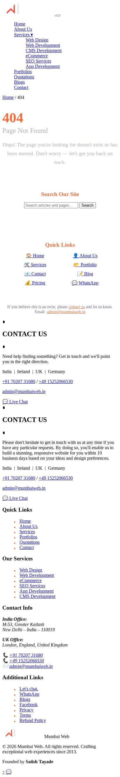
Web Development (43, 45)
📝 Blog (85, 273)
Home (19, 23)
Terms (25, 715)
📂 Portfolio (85, 264)
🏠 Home (35, 255)
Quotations (24, 76)
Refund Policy (33, 720)
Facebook (29, 704)
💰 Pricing (35, 282)
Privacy (26, 709)
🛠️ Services (35, 264)
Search (87, 205)
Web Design (37, 39)
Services (23, 34)
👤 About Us (85, 255)
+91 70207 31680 (18, 381)
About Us (23, 29)
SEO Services (38, 61)
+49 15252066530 (56, 381)
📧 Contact (35, 273)
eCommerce (37, 55)
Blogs (19, 82)
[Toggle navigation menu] (58, 15)
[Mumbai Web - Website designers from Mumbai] (29, 13)
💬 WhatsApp (85, 282)
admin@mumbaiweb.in (66, 311)
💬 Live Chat (15, 401)
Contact (21, 87)
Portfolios (23, 71)
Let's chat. (29, 688)
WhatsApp (29, 694)
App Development (43, 66)
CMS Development (43, 50)
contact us (76, 306)
